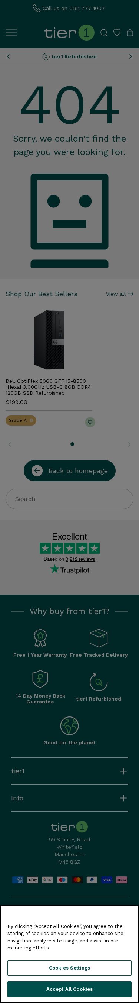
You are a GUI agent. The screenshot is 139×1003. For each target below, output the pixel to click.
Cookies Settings (69, 968)
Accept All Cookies (69, 989)
